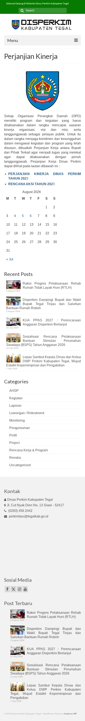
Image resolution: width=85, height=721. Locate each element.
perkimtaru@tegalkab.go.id (28, 516)
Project (14, 443)
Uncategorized (20, 465)
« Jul (9, 259)
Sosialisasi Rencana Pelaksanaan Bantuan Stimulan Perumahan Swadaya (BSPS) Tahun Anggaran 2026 (43, 341)
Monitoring (17, 420)
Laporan (15, 405)
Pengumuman (19, 428)
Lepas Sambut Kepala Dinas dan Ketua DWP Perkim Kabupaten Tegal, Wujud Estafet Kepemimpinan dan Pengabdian (43, 361)
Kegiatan (15, 398)
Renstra (15, 457)
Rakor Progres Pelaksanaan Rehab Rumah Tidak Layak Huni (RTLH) (52, 285)
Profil (13, 435)
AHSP (14, 390)
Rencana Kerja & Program (28, 450)
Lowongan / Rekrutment (26, 413)
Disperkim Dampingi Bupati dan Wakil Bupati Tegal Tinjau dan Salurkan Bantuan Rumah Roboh (43, 304)
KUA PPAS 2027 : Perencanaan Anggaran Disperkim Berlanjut (52, 322)
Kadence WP (70, 714)
